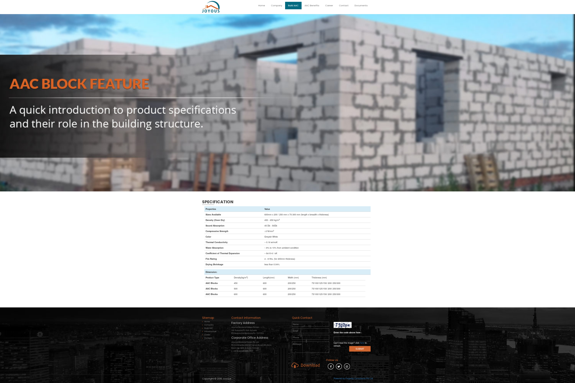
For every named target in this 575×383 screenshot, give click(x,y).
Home (261, 5)
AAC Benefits (312, 5)
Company (276, 5)
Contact (344, 5)
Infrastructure (210, 331)
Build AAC (293, 5)
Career (329, 5)
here (362, 342)
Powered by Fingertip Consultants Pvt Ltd (353, 378)
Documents (361, 5)
